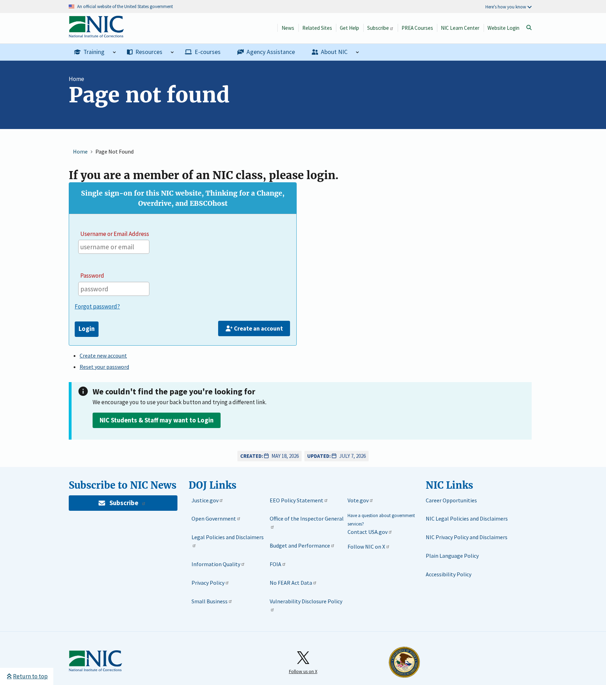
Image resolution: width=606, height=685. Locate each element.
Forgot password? (97, 306)
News (288, 28)
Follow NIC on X (366, 546)
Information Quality (215, 564)
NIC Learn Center (460, 28)
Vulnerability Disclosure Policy (306, 601)
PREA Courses (417, 28)
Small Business (209, 601)
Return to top (30, 676)
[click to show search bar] (528, 27)
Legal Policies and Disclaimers (227, 537)
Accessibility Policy (448, 574)
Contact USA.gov (368, 531)
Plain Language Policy (452, 555)
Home (76, 79)
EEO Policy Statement (296, 500)
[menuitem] (95, 52)
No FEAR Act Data (291, 582)
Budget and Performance (300, 545)
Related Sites (317, 28)
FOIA (275, 564)
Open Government (213, 518)
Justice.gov (204, 500)
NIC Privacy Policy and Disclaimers (466, 537)
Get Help (349, 28)
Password (92, 275)
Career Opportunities (451, 500)
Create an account (258, 328)
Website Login (503, 28)
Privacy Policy (207, 582)
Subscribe (378, 28)
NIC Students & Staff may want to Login (157, 420)
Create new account (103, 355)
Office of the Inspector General (307, 518)
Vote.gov (358, 500)
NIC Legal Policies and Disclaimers (467, 518)
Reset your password (104, 366)
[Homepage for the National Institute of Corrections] (95, 661)
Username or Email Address (114, 234)
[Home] (96, 33)
